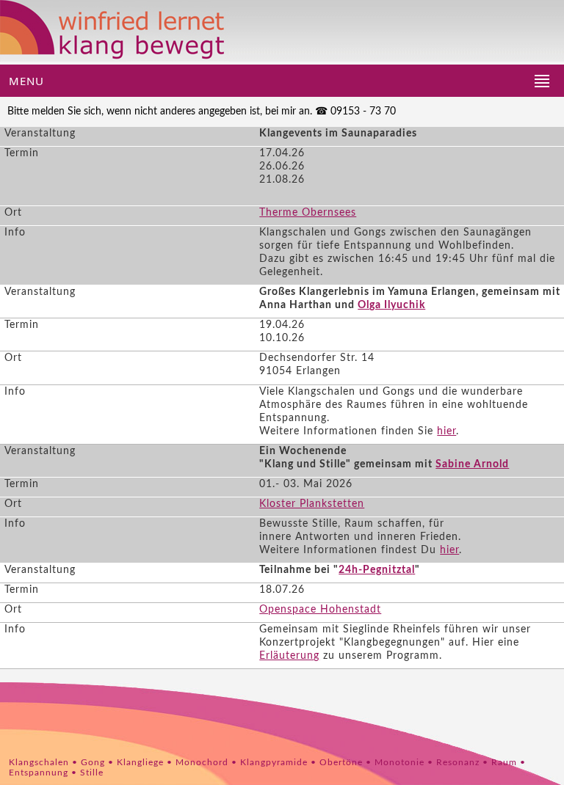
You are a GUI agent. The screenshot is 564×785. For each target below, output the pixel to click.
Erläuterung (289, 656)
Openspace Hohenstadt (320, 610)
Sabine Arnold (472, 464)
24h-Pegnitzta (375, 570)
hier (446, 431)
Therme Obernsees (307, 213)
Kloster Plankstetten (311, 504)
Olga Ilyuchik (391, 305)
